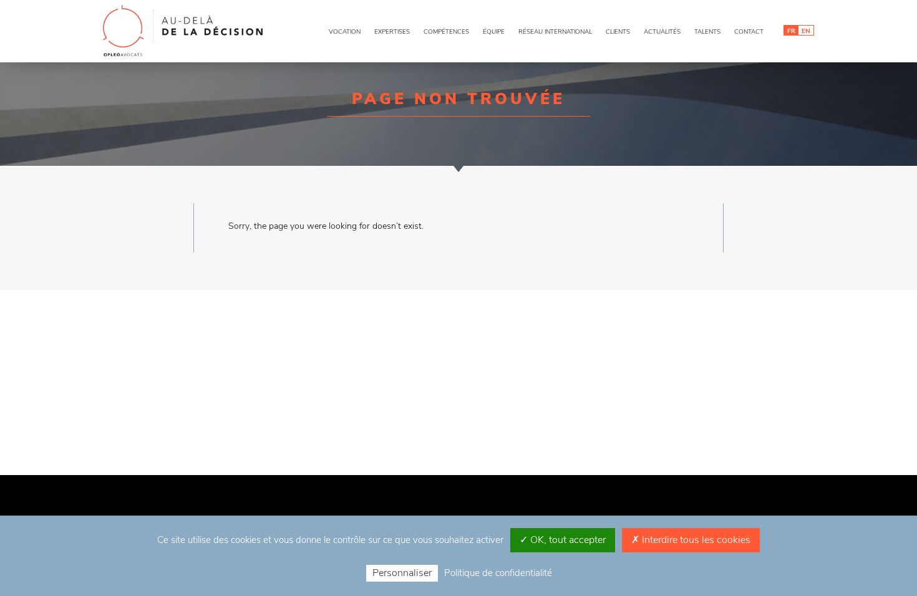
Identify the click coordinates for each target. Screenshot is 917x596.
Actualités (662, 31)
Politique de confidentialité (498, 573)
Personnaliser (402, 573)
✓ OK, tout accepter (563, 540)
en (806, 30)
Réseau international (555, 31)
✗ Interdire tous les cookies (690, 540)
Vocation (345, 31)
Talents (707, 31)
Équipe (494, 31)
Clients (618, 31)
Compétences (446, 31)
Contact (749, 31)
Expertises (392, 31)
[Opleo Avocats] (184, 31)
